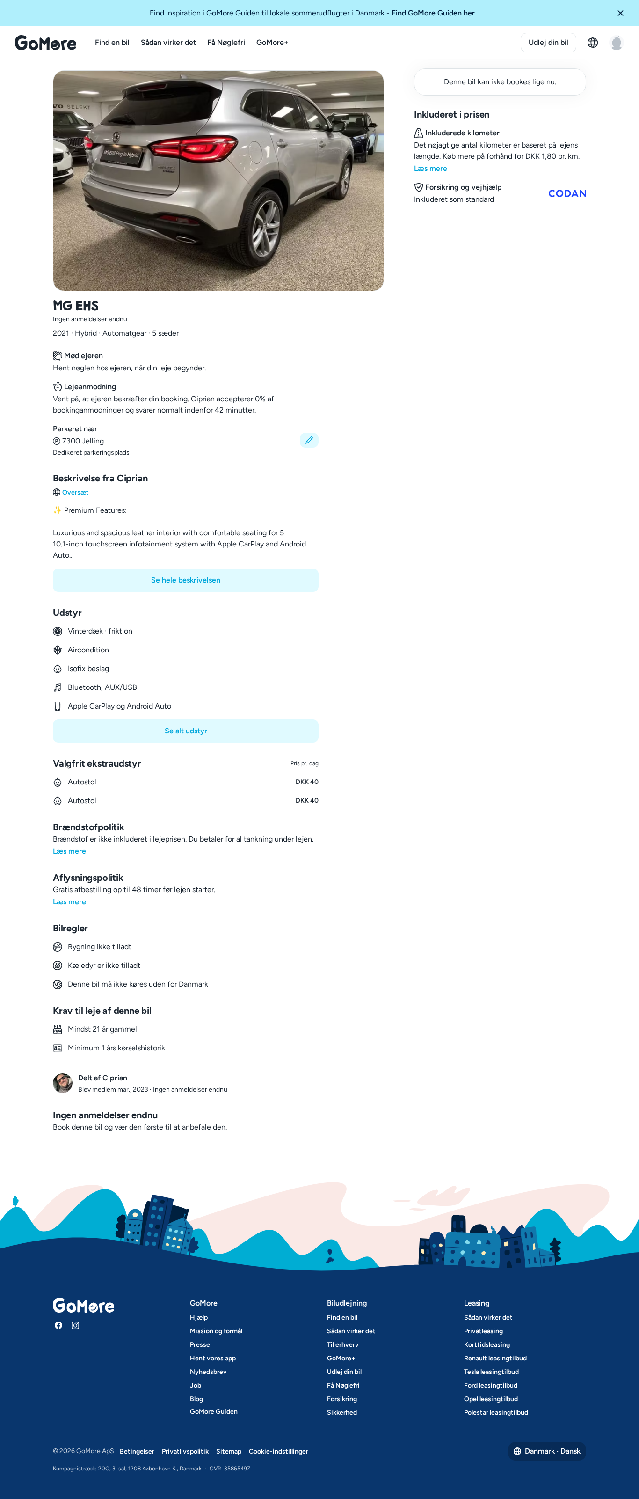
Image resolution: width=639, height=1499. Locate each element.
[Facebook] (58, 1325)
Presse (200, 1345)
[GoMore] (45, 42)
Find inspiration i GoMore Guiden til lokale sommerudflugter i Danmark (312, 12)
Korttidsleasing (487, 1345)
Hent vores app (213, 1358)
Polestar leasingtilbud (496, 1413)
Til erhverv (343, 1345)
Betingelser (137, 1451)
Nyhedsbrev (208, 1372)
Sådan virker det (168, 42)
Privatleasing (483, 1331)
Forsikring (342, 1399)
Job (195, 1385)
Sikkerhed (342, 1413)
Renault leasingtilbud (495, 1358)
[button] (624, 13)
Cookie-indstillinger (278, 1451)
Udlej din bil (548, 42)
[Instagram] (75, 1325)
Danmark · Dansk (553, 1451)
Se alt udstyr (186, 730)
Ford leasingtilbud (490, 1385)
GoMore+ (272, 42)
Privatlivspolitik (185, 1451)
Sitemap (228, 1451)
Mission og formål (216, 1331)
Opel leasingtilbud (491, 1399)
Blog (196, 1399)
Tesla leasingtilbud (491, 1372)
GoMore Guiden (214, 1412)
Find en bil (112, 42)
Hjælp (199, 1318)
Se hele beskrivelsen (185, 580)
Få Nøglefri (226, 42)
